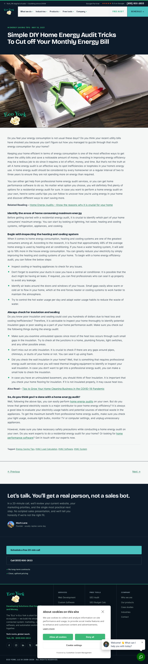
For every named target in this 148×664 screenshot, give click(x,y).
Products (55, 11)
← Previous (14, 471)
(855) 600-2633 (135, 3)
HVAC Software (65, 449)
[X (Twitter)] (30, 645)
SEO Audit (94, 597)
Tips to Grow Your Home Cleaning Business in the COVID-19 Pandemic (63, 388)
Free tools (68, 11)
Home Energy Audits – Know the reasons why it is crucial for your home (71, 205)
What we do (27, 11)
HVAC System (80, 449)
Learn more (48, 628)
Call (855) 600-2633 (22, 560)
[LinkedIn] (23, 645)
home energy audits (81, 401)
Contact (125, 617)
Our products (127, 602)
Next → (136, 471)
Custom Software (66, 602)
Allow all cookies (57, 637)
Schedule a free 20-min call (25, 550)
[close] (103, 611)
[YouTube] (37, 645)
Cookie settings (74, 645)
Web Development (66, 597)
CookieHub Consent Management (78, 653)
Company (81, 11)
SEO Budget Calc (98, 602)
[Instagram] (16, 645)
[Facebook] (9, 645)
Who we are (126, 597)
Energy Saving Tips (25, 449)
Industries (41, 11)
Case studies (127, 607)
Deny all (90, 637)
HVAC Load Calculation (46, 449)
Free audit (118, 11)
